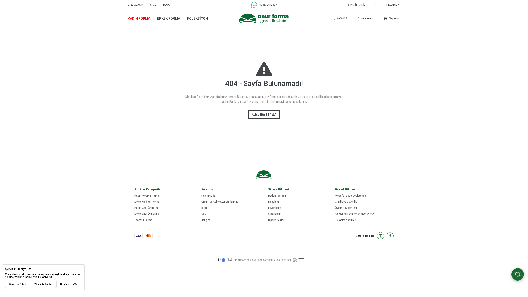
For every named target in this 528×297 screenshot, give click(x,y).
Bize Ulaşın (135, 4)
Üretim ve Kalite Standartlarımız (219, 201)
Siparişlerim (275, 213)
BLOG (166, 4)
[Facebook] (390, 235)
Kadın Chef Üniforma (146, 207)
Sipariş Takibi (357, 4)
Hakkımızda (208, 195)
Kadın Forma (139, 18)
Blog (204, 207)
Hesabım (273, 201)
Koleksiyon (197, 18)
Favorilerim (367, 18)
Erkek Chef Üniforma (146, 213)
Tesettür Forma (143, 220)
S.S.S (153, 4)
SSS (203, 213)
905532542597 (268, 4)
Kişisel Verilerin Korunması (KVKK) (355, 213)
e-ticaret (255, 259)
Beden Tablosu (277, 195)
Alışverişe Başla (264, 114)
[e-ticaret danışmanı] (301, 260)
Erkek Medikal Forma (146, 201)
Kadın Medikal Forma (147, 195)
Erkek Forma (168, 18)
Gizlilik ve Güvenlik (346, 201)
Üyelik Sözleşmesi (346, 207)
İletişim (205, 220)
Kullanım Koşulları (345, 220)
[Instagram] (380, 235)
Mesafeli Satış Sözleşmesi (351, 195)
